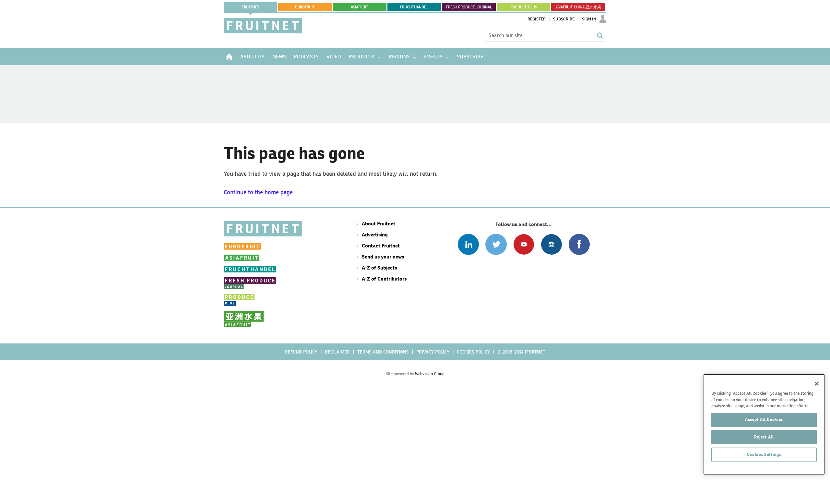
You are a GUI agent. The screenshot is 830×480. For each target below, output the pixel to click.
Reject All (764, 437)
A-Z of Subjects (379, 267)
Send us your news (383, 256)
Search (600, 35)
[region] (764, 424)
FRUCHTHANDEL (414, 7)
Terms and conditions (383, 352)
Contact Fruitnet (381, 245)
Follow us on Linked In (468, 244)
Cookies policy (473, 352)
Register (537, 19)
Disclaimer (337, 352)
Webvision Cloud (430, 374)
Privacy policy (432, 352)
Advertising (375, 234)
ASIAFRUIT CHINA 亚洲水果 (578, 7)
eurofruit (305, 7)
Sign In (589, 19)
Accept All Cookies (764, 419)
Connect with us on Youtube (523, 244)
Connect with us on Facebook (579, 244)
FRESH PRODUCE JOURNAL (469, 7)
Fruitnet (250, 7)
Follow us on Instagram (551, 244)
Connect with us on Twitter (495, 244)
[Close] (817, 384)
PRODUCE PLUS (523, 7)
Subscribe (564, 19)
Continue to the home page (258, 192)
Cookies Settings (764, 454)
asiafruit (359, 7)
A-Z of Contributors (384, 278)
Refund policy (301, 352)
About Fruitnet (378, 223)
